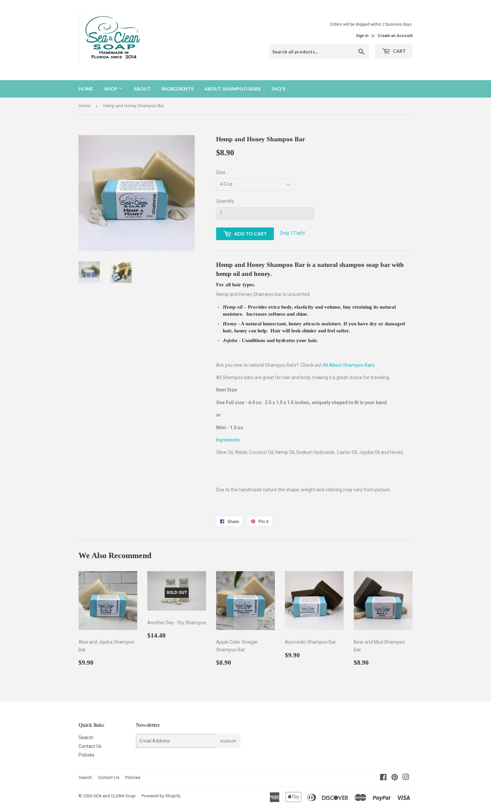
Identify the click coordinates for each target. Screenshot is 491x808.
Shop (111, 89)
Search (86, 737)
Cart (399, 51)
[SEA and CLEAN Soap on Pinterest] (394, 778)
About (142, 89)
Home (85, 89)
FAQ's (278, 89)
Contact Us (90, 746)
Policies (86, 755)
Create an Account (395, 35)
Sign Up (228, 741)
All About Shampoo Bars (348, 365)
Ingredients (177, 89)
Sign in (362, 35)
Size (220, 172)
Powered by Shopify (161, 795)
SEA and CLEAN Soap (115, 795)
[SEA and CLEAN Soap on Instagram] (405, 778)
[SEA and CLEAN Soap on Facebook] (383, 778)
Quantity (225, 201)
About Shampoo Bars (232, 89)
